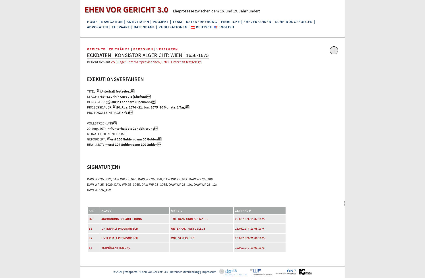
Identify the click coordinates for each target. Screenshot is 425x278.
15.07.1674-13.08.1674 (250, 229)
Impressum (208, 272)
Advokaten (97, 27)
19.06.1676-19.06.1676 (250, 248)
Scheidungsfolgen (294, 21)
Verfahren (167, 49)
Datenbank (144, 27)
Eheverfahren (257, 21)
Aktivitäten (138, 21)
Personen (143, 49)
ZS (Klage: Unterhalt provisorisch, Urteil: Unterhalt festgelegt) (156, 62)
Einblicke (230, 21)
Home (92, 21)
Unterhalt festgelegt (188, 229)
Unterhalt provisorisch (119, 229)
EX (90, 238)
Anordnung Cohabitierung (121, 219)
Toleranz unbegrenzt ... (189, 219)
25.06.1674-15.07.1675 (250, 219)
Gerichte (96, 49)
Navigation (112, 21)
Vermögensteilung (115, 248)
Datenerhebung (201, 21)
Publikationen (172, 27)
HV (91, 219)
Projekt (161, 21)
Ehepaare (121, 27)
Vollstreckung (183, 238)
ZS (90, 229)
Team (177, 21)
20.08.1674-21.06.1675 (250, 238)
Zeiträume (119, 49)
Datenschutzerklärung (184, 272)
